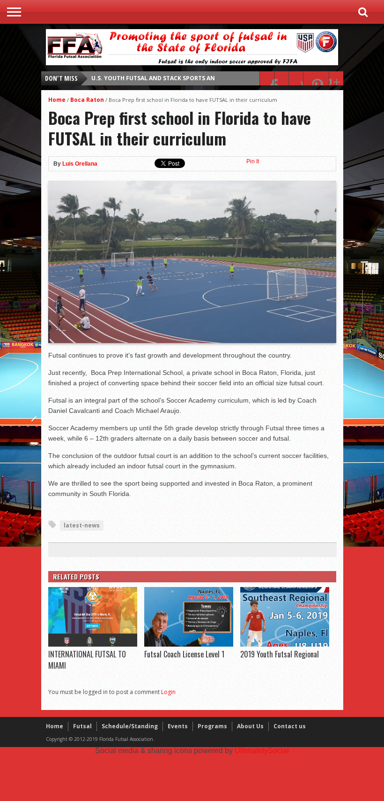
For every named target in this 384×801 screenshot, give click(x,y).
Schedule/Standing (130, 726)
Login (168, 692)
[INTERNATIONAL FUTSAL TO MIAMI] (92, 644)
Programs (212, 726)
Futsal (82, 726)
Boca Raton (87, 100)
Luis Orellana (79, 163)
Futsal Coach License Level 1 (184, 654)
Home (57, 100)
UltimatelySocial (262, 751)
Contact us (289, 726)
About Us (250, 726)
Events (178, 726)
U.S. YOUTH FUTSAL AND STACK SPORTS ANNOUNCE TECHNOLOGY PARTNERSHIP (207, 78)
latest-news (82, 525)
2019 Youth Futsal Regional (279, 654)
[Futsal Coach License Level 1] (188, 644)
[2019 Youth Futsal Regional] (284, 644)
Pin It (252, 161)
